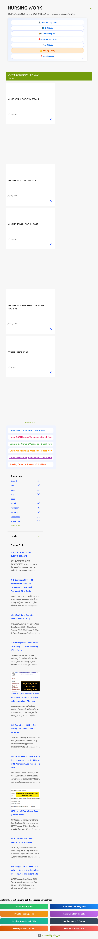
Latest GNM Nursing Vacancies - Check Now (30, 437)
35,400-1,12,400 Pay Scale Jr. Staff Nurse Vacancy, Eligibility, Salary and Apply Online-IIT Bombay (25, 697)
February (15, 508)
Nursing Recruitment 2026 (24, 921)
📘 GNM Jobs (47, 28)
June (13, 490)
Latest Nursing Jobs (24, 906)
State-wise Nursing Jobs (74, 914)
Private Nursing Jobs (24, 914)
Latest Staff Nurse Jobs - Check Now (27, 430)
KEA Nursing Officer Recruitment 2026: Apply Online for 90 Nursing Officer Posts (24, 646)
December (15, 517)
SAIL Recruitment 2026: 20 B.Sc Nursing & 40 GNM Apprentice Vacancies (23, 729)
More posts (30, 422)
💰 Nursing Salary (47, 51)
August (14, 481)
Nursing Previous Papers (24, 928)
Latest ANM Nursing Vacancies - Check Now (30, 457)
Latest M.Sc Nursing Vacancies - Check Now (30, 451)
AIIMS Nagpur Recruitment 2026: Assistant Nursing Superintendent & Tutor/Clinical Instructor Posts (25, 870)
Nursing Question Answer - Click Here (27, 464)
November (15, 521)
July (12, 485)
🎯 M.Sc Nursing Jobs (47, 39)
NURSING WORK (25, 7)
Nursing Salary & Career (74, 921)
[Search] (90, 8)
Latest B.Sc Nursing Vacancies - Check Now (30, 444)
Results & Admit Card (74, 928)
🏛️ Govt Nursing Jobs (47, 22)
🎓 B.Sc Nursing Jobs (47, 34)
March (13, 503)
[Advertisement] (29, 144)
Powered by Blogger (50, 935)
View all (11, 78)
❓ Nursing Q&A (47, 56)
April (13, 499)
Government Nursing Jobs (74, 906)
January (14, 512)
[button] (51, 119)
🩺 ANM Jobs (47, 45)
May (12, 494)
